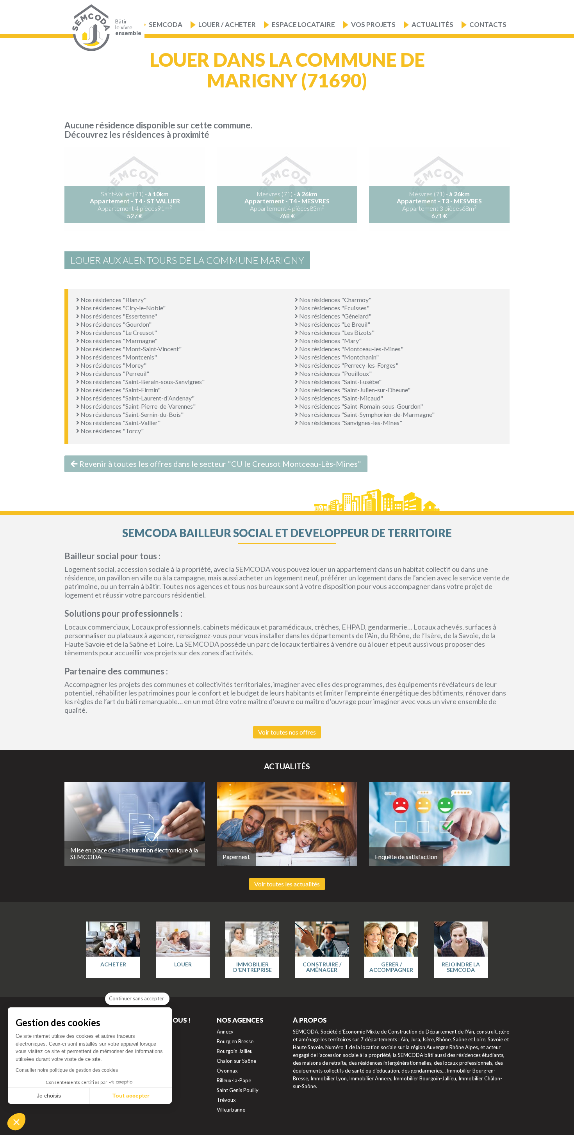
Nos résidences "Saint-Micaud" (340, 398)
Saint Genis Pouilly (237, 1090)
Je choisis (49, 1095)
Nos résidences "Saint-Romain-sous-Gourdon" (360, 406)
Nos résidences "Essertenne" (118, 316)
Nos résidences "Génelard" (334, 316)
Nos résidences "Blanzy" (112, 299)
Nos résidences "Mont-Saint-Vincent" (130, 348)
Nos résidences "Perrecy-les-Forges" (348, 365)
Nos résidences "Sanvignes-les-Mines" (350, 422)
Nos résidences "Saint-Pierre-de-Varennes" (137, 406)
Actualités (432, 24)
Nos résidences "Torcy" (111, 430)
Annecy (225, 1031)
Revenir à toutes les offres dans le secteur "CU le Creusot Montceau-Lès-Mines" (219, 463)
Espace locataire (303, 24)
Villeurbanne (231, 1110)
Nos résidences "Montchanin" (338, 357)
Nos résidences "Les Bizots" (336, 332)
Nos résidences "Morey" (112, 365)
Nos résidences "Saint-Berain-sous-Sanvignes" (142, 381)
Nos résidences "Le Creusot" (118, 332)
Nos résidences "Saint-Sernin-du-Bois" (131, 414)
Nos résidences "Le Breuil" (334, 324)
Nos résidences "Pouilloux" (335, 373)
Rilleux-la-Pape (234, 1080)
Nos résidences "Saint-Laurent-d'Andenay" (136, 398)
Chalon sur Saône (236, 1061)
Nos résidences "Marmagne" (118, 340)
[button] (16, 1121)
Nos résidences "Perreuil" (114, 373)
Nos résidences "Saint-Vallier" (119, 422)
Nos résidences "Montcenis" (118, 357)
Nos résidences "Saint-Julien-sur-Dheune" (354, 389)
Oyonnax (227, 1070)
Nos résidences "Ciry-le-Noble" (122, 307)
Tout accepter (130, 1095)
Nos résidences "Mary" (330, 340)
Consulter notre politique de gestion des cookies (67, 1070)
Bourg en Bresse (235, 1041)
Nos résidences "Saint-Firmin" (119, 389)
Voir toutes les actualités (287, 884)
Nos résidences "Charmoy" (334, 299)
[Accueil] (89, 28)
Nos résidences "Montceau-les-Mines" (350, 348)
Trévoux (226, 1100)
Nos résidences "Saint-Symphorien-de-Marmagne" (366, 414)
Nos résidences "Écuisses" (333, 307)
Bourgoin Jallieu (235, 1051)
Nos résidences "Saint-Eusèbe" (339, 381)
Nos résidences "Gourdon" (115, 324)
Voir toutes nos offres (287, 732)
